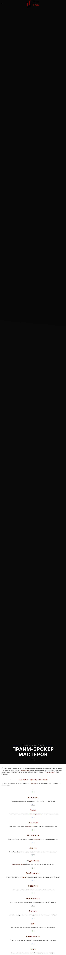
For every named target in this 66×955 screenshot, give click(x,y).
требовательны (24, 770)
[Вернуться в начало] (33, 3)
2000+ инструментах (35, 814)
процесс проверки (50, 772)
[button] (2, 3)
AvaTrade (33, 783)
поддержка (36, 839)
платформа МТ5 (30, 826)
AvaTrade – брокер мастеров (33, 779)
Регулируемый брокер (18, 864)
